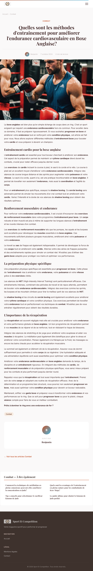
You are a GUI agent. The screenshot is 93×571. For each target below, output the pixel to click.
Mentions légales (10, 552)
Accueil (5, 14)
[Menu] (86, 4)
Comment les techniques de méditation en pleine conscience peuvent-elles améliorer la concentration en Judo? (23, 488)
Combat (13, 14)
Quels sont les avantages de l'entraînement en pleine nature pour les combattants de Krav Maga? (68, 488)
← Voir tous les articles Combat (18, 456)
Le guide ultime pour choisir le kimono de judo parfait (67, 497)
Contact (7, 556)
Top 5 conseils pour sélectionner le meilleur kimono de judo (24, 497)
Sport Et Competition (25, 521)
